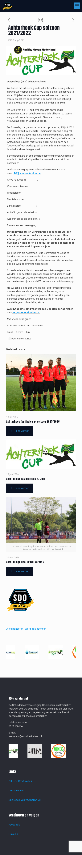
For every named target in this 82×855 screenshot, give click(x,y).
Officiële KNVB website (21, 781)
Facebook (14, 824)
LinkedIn (13, 834)
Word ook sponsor (35, 628)
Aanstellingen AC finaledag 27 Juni (25, 479)
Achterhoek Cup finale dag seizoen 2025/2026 (33, 421)
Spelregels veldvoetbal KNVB (25, 799)
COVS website (16, 790)
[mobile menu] (77, 5)
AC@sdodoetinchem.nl (27, 173)
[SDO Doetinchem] (7, 6)
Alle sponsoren (14, 628)
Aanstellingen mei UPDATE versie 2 (25, 562)
